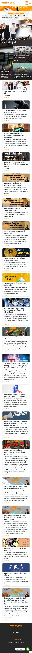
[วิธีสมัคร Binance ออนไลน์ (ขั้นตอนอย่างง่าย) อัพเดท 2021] (16, 252)
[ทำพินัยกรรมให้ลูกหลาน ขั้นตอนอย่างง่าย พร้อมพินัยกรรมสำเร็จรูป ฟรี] (16, 481)
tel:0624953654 (16, 639)
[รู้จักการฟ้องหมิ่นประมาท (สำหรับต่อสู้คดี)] (16, 32)
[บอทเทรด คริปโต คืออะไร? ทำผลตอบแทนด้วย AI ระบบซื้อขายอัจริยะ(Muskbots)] (16, 302)
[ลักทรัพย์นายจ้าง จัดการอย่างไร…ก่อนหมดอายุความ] (16, 542)
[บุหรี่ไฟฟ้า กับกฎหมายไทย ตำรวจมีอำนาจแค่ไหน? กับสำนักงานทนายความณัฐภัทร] (16, 156)
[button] (14, 18)
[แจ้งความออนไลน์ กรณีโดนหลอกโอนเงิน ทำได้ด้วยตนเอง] (16, 104)
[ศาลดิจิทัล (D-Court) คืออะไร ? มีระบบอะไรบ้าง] (16, 567)
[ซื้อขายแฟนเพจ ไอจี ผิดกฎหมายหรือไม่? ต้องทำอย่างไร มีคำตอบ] (16, 331)
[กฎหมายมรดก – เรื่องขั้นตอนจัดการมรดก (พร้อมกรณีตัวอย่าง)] (16, 177)
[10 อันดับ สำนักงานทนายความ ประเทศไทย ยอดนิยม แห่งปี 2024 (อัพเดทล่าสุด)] (16, 127)
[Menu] (30, 3)
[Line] (28, 649)
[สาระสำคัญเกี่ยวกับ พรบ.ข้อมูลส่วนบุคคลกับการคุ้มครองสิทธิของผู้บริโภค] (16, 389)
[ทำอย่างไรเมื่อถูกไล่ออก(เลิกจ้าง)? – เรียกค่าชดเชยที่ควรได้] (16, 202)
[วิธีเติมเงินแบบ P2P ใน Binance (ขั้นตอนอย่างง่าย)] (16, 277)
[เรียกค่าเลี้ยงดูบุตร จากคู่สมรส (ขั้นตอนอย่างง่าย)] (16, 225)
